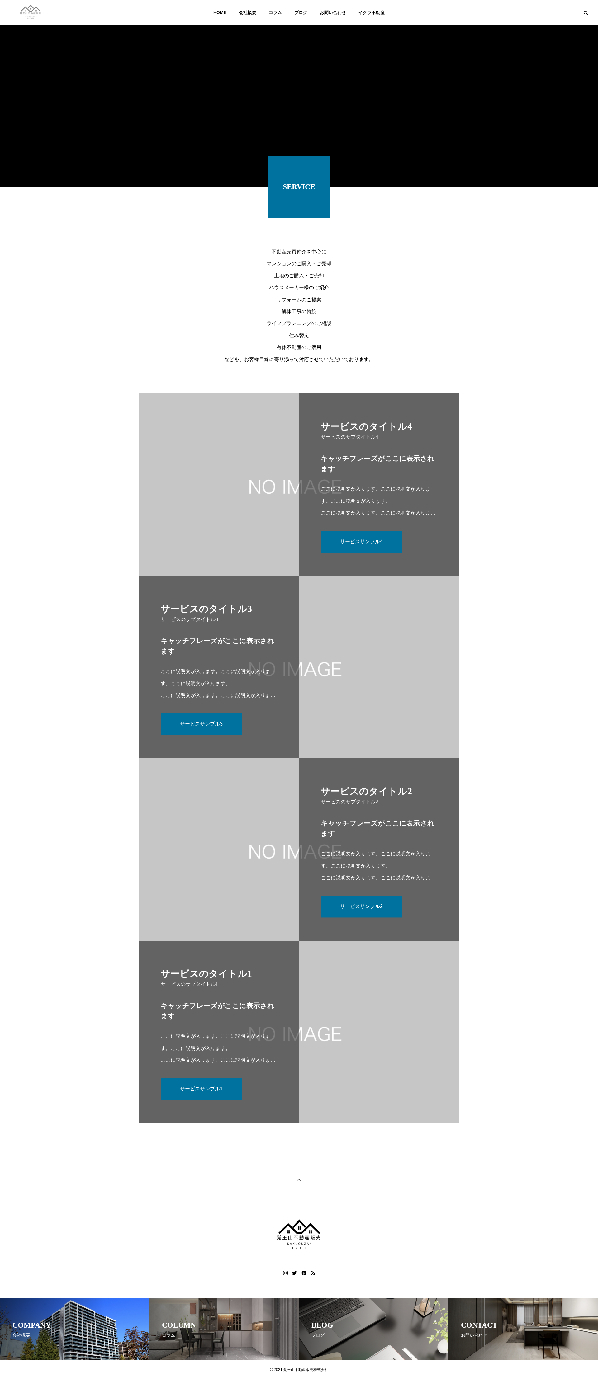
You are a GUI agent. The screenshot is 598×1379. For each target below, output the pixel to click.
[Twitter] (294, 1273)
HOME (219, 12)
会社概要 (247, 12)
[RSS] (313, 1273)
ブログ (300, 12)
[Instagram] (285, 1273)
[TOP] (299, 1179)
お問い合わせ (333, 12)
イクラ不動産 (371, 12)
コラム (275, 12)
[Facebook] (303, 1273)
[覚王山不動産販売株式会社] (30, 12)
